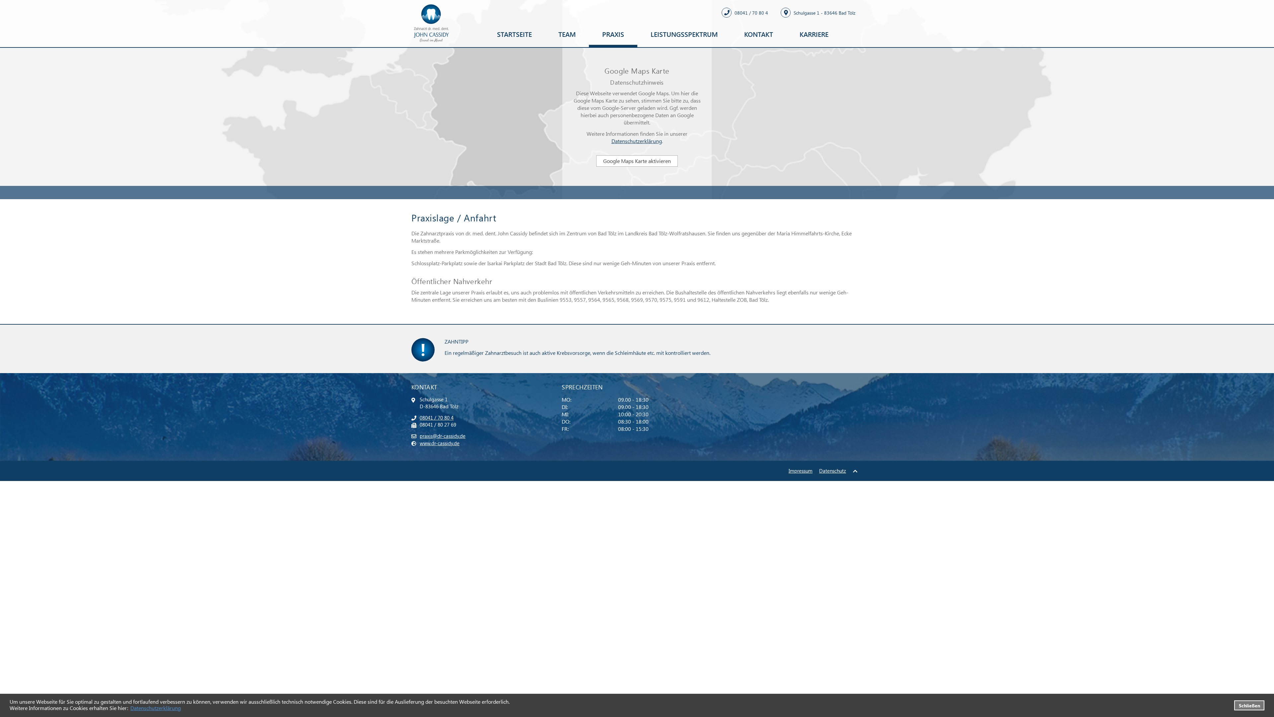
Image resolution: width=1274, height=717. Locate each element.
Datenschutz (832, 470)
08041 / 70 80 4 (437, 417)
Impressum (801, 470)
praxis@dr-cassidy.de (442, 436)
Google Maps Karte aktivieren (637, 160)
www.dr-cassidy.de (440, 443)
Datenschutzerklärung (155, 707)
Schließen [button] (1249, 705)
